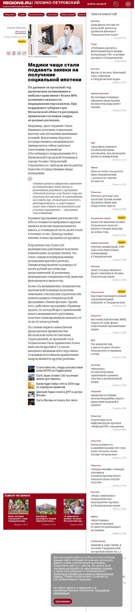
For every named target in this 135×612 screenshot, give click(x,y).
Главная (11, 28)
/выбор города (95, 4)
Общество (21, 28)
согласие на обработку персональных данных (83, 568)
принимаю (62, 601)
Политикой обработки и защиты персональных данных (84, 575)
